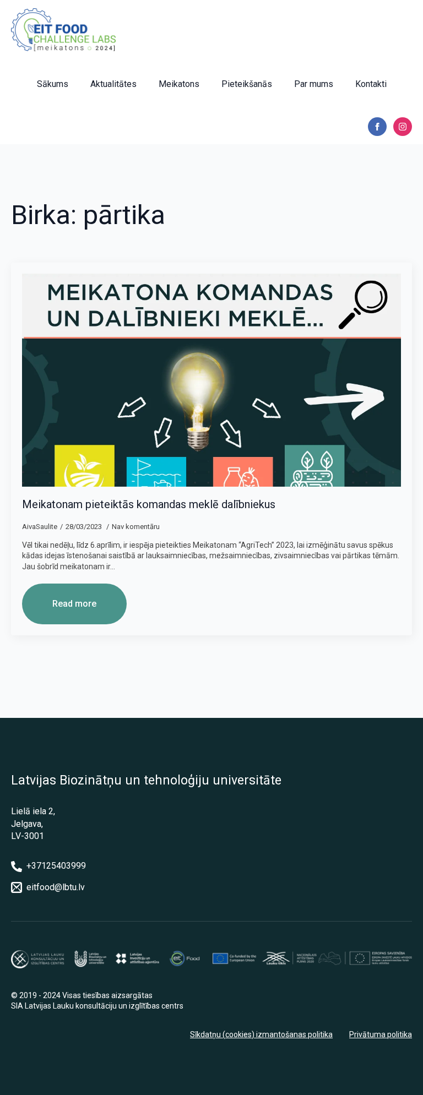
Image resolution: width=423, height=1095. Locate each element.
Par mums (313, 84)
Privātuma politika (380, 1034)
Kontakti (371, 84)
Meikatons (179, 84)
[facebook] (377, 126)
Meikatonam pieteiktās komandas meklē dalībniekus (148, 504)
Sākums (52, 84)
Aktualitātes (113, 84)
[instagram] (402, 126)
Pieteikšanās (246, 84)
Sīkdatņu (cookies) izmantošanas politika (261, 1034)
